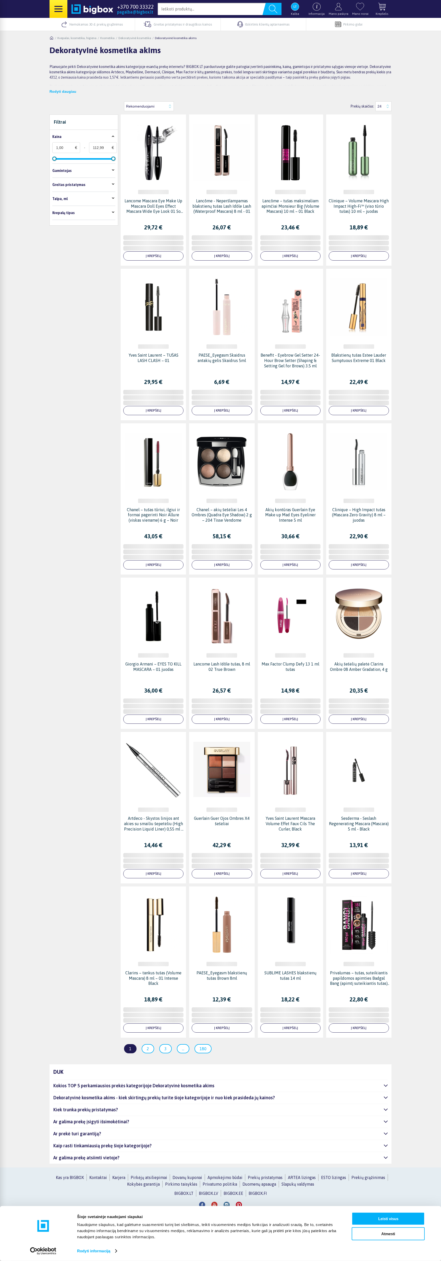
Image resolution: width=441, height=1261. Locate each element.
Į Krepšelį (153, 256)
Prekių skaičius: (362, 106)
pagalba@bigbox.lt (135, 12)
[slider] (54, 159)
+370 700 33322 (135, 7)
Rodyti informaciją (93, 1251)
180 (203, 1048)
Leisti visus (388, 1219)
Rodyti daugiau (63, 91)
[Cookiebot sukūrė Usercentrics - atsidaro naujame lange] (43, 1251)
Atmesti (388, 1233)
